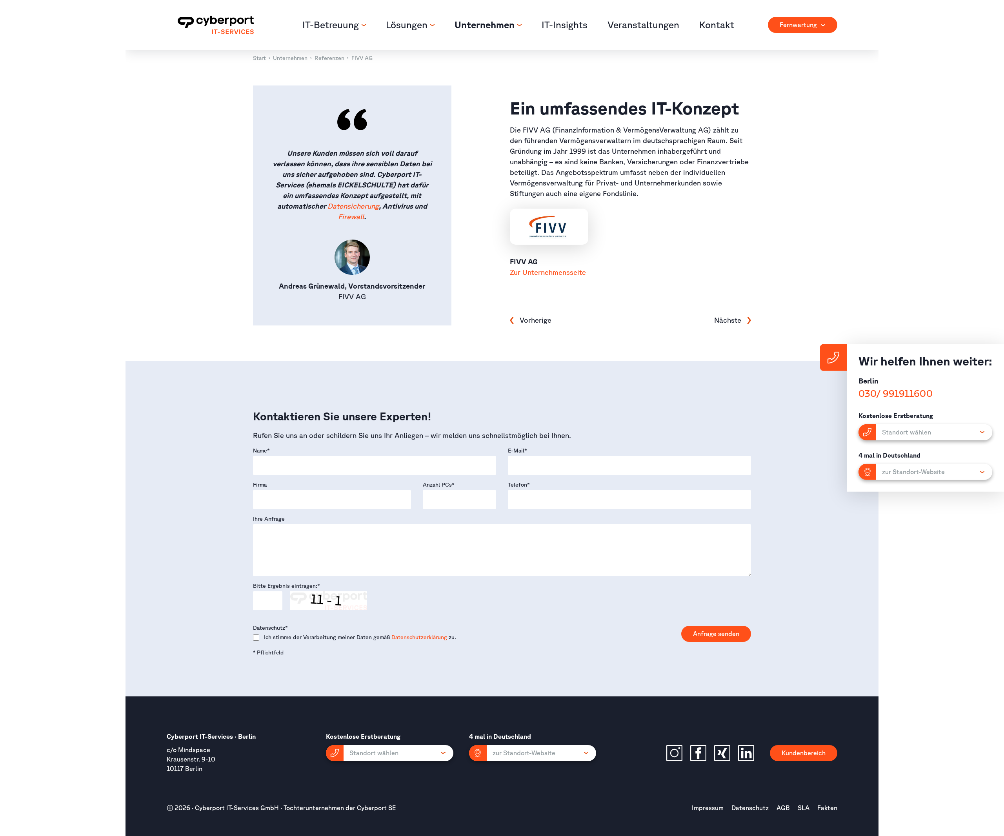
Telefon (519, 485)
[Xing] (722, 753)
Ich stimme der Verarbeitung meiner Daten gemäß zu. (360, 637)
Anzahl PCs (439, 485)
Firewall (351, 216)
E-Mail (517, 450)
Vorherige (535, 320)
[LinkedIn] (746, 753)
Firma (260, 485)
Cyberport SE (376, 807)
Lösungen (408, 24)
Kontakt (716, 24)
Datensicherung (353, 206)
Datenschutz (270, 628)
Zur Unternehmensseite (548, 272)
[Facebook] (698, 753)
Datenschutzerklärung (419, 637)
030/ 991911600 (895, 393)
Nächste (728, 320)
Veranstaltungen (643, 24)
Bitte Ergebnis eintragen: (286, 586)
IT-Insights (564, 24)
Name (261, 450)
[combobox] (802, 25)
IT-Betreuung (331, 24)
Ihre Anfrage (269, 519)
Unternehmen (486, 24)
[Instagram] (674, 753)
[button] (389, 753)
